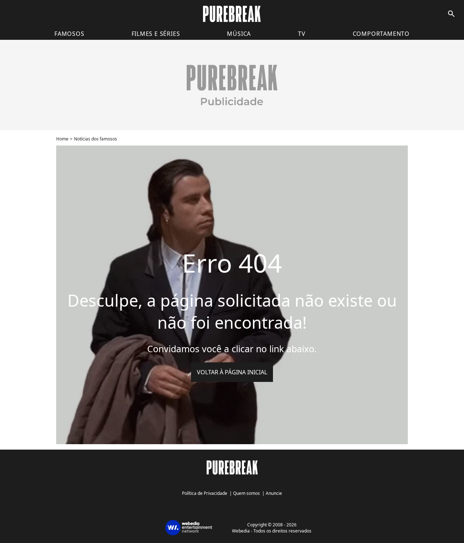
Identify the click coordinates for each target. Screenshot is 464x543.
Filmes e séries (156, 34)
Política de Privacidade (204, 493)
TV (302, 34)
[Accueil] (232, 14)
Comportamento (381, 34)
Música (239, 34)
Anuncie (274, 493)
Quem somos (246, 493)
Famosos (69, 34)
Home (62, 139)
